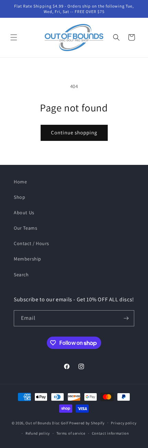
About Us (24, 212)
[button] (13, 37)
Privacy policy (123, 423)
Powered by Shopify (87, 422)
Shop (19, 197)
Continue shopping (74, 132)
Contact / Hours (31, 243)
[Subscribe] (126, 318)
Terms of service (70, 433)
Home (20, 182)
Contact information (110, 433)
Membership (27, 259)
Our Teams (25, 228)
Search (21, 274)
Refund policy (37, 433)
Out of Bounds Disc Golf (46, 422)
